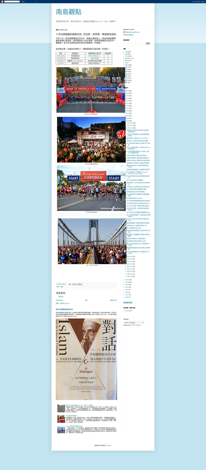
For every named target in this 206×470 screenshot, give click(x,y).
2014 (127, 121)
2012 (127, 282)
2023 (127, 98)
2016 (127, 116)
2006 (127, 297)
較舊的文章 (113, 300)
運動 (62, 286)
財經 (126, 74)
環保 (126, 82)
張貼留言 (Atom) (64, 303)
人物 (126, 52)
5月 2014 (130, 266)
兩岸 (126, 60)
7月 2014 (130, 261)
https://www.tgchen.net (132, 32)
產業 (126, 78)
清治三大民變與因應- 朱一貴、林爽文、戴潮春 (79, 405)
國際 (126, 76)
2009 (127, 289)
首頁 (86, 300)
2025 (127, 93)
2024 (127, 96)
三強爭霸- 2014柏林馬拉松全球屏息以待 (138, 187)
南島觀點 (69, 12)
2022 (127, 101)
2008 (127, 292)
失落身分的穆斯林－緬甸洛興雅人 (136, 238)
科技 (126, 69)
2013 (127, 280)
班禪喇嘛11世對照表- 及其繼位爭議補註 (138, 163)
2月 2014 (130, 274)
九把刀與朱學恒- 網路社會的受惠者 (137, 155)
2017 (127, 113)
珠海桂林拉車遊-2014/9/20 (134, 198)
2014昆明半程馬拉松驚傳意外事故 (136, 189)
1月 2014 (130, 276)
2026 (127, 91)
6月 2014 (130, 264)
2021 (127, 103)
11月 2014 (130, 125)
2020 (127, 106)
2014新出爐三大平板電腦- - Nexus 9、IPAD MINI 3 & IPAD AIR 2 (138, 172)
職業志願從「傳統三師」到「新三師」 (137, 138)
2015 (127, 118)
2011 (127, 284)
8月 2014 (130, 259)
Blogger (109, 445)
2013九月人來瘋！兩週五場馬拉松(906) (138, 206)
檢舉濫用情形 (127, 302)
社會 (126, 65)
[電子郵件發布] (69, 284)
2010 (127, 287)
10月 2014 (130, 128)
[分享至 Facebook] (79, 284)
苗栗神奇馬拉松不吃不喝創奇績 (136, 192)
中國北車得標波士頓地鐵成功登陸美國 (137, 158)
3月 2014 (130, 271)
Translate (137, 325)
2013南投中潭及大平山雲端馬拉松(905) (138, 203)
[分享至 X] (77, 284)
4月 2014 (130, 269)
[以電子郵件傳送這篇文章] (73, 284)
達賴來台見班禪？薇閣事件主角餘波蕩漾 (138, 160)
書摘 (126, 71)
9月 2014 (130, 256)
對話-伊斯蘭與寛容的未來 (64, 309)
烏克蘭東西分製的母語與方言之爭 (136, 241)
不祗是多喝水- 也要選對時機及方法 (137, 225)
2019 (127, 108)
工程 (126, 54)
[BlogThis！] (75, 284)
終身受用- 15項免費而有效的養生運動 (137, 141)
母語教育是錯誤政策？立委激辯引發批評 (138, 169)
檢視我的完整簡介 (128, 35)
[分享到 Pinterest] (81, 284)
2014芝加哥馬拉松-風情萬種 (135, 180)
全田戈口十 (128, 58)
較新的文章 (59, 300)
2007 (127, 295)
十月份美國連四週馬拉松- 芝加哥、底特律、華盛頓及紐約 (138, 152)
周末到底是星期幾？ (72, 416)
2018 (127, 111)
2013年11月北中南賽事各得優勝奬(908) (138, 212)
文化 (126, 56)
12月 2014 (130, 123)
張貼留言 (61, 296)
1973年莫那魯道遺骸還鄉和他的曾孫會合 (138, 201)
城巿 (126, 67)
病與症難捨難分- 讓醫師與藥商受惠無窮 (138, 223)
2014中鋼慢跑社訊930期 (134, 228)
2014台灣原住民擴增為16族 (74, 426)
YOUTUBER (128, 311)
